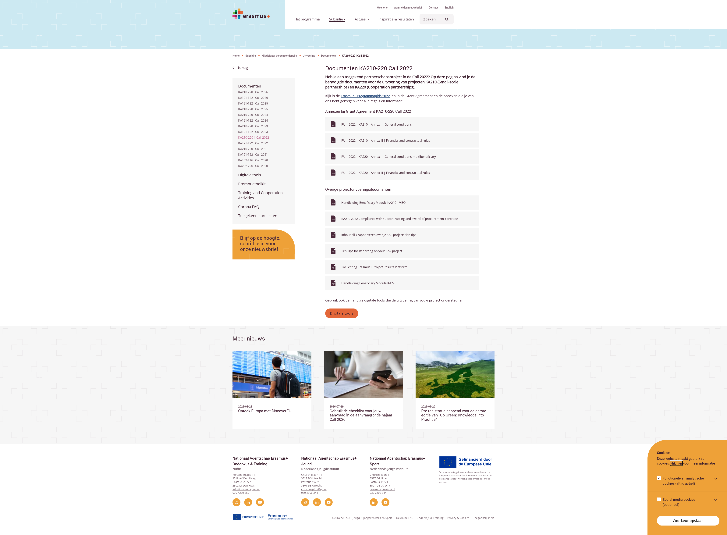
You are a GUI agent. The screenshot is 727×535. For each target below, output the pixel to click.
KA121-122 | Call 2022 (253, 143)
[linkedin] (248, 502)
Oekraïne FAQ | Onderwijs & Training (420, 518)
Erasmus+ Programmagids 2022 (365, 96)
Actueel (361, 19)
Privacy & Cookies (458, 518)
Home (235, 55)
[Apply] (447, 19)
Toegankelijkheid (484, 518)
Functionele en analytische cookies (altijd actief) (683, 481)
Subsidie (336, 19)
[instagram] (236, 502)
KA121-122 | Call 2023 (253, 132)
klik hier (676, 463)
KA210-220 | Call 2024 (253, 115)
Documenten (328, 55)
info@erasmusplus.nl (246, 489)
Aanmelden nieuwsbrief (408, 7)
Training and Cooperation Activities (260, 195)
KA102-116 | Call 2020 (253, 160)
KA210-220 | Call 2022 (253, 137)
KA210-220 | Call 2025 (253, 109)
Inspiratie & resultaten (396, 19)
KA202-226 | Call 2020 (253, 166)
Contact (433, 7)
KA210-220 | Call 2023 (253, 126)
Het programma (307, 19)
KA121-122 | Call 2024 (253, 120)
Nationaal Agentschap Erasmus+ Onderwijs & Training (260, 461)
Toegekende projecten (257, 215)
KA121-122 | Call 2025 (253, 103)
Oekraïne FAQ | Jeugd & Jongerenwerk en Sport (362, 518)
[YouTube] (260, 502)
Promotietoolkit (252, 183)
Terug (243, 67)
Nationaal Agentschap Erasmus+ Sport (397, 461)
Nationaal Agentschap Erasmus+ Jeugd (328, 461)
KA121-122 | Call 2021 (253, 154)
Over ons (382, 7)
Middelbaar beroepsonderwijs (279, 55)
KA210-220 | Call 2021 (253, 149)
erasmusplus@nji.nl (314, 489)
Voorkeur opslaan (688, 520)
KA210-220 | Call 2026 (253, 92)
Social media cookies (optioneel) (679, 502)
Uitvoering (309, 55)
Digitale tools (249, 174)
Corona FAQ (248, 206)
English (449, 7)
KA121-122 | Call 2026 (253, 98)
